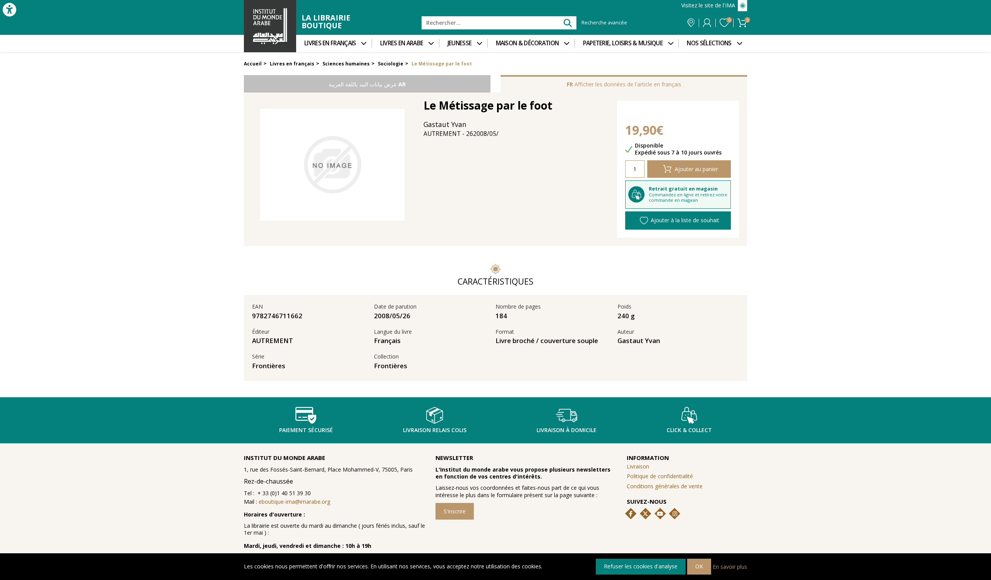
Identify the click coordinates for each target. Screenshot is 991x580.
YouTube (660, 513)
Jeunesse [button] (459, 43)
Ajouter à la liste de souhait (685, 220)
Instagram (674, 513)
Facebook (631, 513)
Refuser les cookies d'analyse (640, 566)
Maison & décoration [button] (527, 43)
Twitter (645, 513)
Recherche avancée (604, 23)
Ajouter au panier (696, 169)
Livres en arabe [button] (401, 43)
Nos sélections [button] (709, 43)
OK (699, 566)
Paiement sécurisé (306, 430)
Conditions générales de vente (665, 486)
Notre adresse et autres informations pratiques (691, 23)
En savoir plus (730, 566)
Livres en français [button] (330, 43)
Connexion (707, 23)
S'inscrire (455, 511)
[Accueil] (270, 26)
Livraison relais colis (434, 430)
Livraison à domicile (567, 430)
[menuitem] (334, 43)
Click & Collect (689, 430)
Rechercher (567, 22)
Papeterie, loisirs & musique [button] (623, 43)
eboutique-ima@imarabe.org (294, 501)
